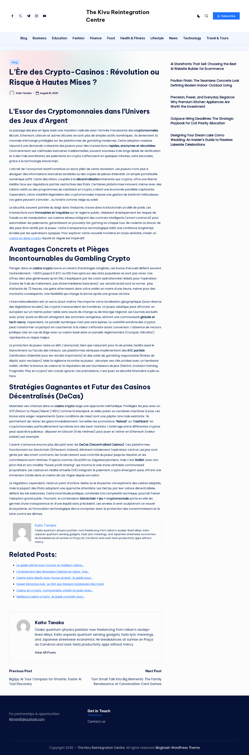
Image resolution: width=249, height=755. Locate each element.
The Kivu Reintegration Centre (117, 16)
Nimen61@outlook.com (27, 719)
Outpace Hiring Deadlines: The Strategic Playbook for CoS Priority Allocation (202, 121)
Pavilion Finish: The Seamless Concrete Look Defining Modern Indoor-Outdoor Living (205, 83)
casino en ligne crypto (25, 238)
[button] (226, 16)
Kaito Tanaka (49, 622)
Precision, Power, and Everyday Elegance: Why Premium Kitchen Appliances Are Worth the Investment (203, 102)
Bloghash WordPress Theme (178, 747)
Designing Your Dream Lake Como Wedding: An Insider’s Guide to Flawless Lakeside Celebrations (202, 140)
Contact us (96, 721)
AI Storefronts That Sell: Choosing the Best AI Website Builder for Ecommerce (203, 66)
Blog (15, 62)
